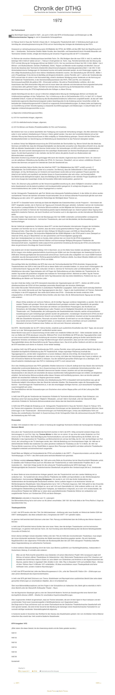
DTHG (35, 671)
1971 (17, 683)
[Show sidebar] (10, 36)
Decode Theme (51, 691)
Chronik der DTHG (57, 8)
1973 (97, 683)
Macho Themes (63, 691)
